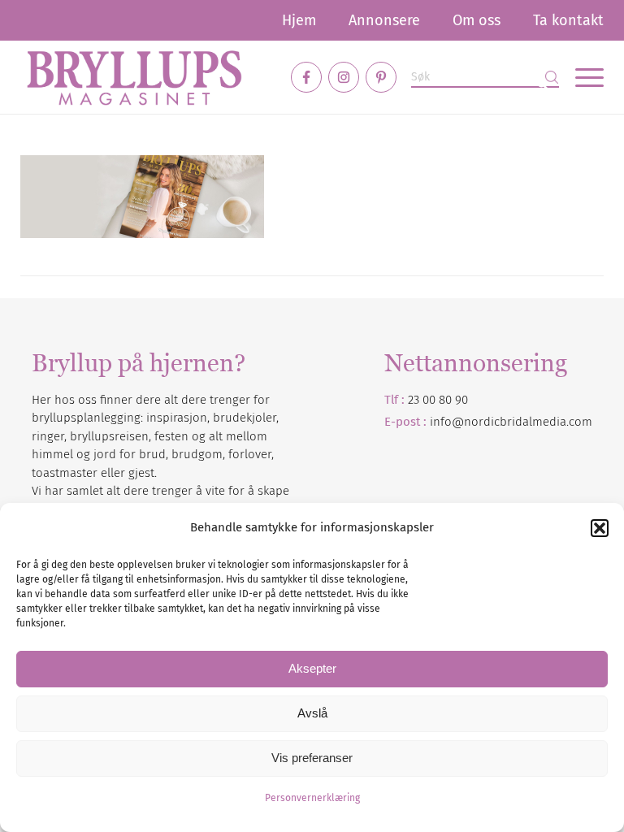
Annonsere (384, 20)
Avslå (312, 713)
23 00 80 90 (438, 399)
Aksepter (312, 668)
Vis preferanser (312, 758)
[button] (600, 528)
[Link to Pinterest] (381, 77)
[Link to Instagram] (343, 77)
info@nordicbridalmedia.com (511, 421)
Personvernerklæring (312, 798)
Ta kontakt (568, 20)
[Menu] (581, 77)
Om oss (476, 20)
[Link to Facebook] (306, 77)
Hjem (299, 20)
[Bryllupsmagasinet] (134, 77)
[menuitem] (299, 20)
